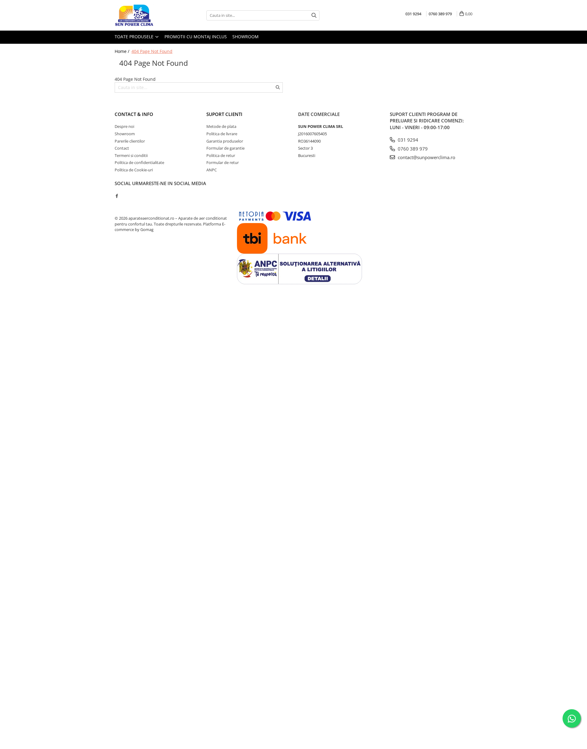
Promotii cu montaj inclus (195, 36)
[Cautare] (313, 15)
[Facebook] (117, 196)
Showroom (245, 36)
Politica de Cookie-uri (134, 170)
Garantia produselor (224, 141)
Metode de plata (221, 126)
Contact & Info (134, 114)
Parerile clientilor (130, 141)
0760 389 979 (412, 149)
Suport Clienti (224, 114)
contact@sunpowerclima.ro (426, 157)
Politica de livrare (221, 133)
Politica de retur (220, 155)
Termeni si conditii (131, 155)
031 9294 (407, 140)
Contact (122, 148)
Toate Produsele (135, 36)
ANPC (211, 170)
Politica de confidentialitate (139, 162)
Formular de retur (222, 162)
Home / (123, 51)
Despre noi (124, 126)
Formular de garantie (225, 148)
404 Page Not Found (151, 51)
